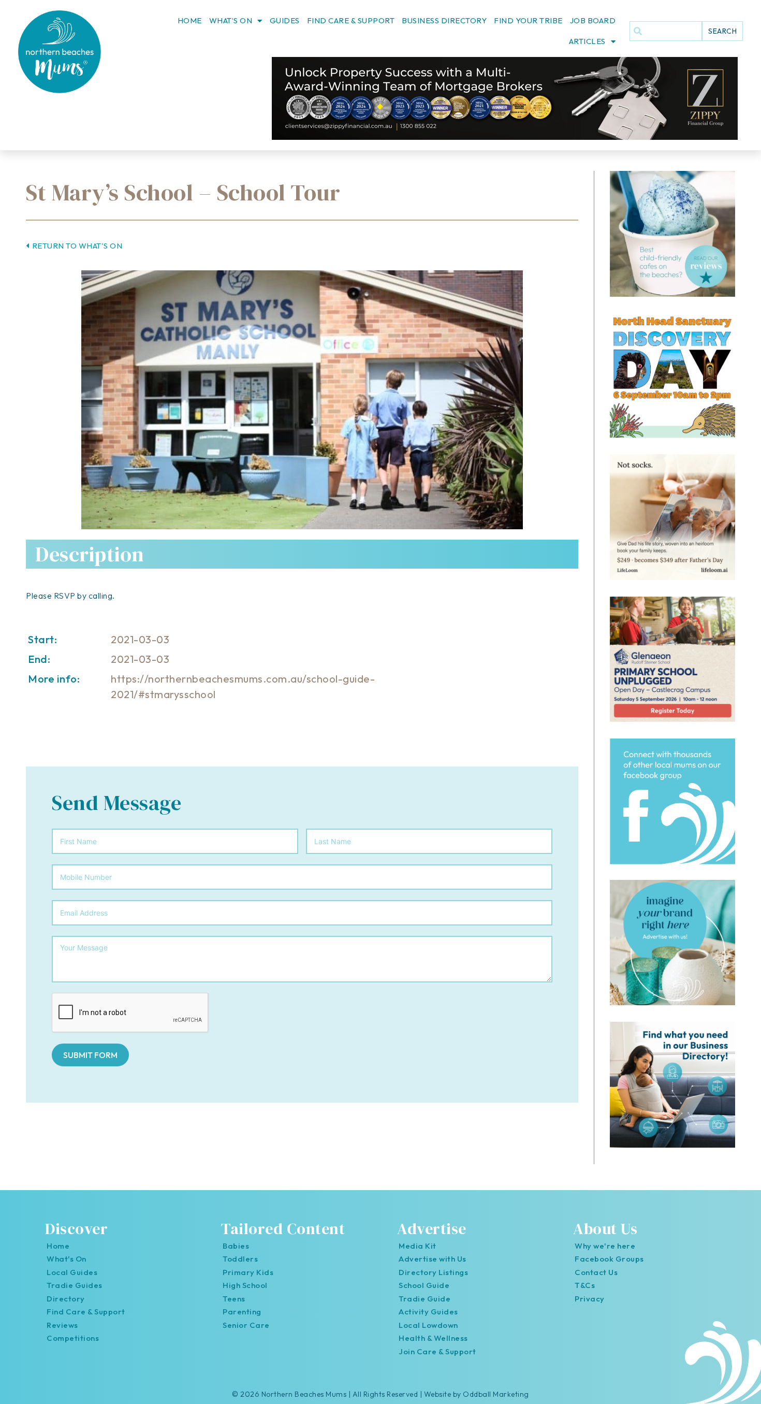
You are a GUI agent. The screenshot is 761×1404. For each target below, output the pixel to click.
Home (190, 20)
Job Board (593, 20)
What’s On (231, 20)
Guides (285, 20)
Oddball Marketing (496, 1394)
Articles (587, 41)
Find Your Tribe (528, 20)
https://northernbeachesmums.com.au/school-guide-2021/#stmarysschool (243, 686)
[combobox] (666, 31)
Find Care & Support (351, 20)
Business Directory (444, 20)
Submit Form (90, 1055)
